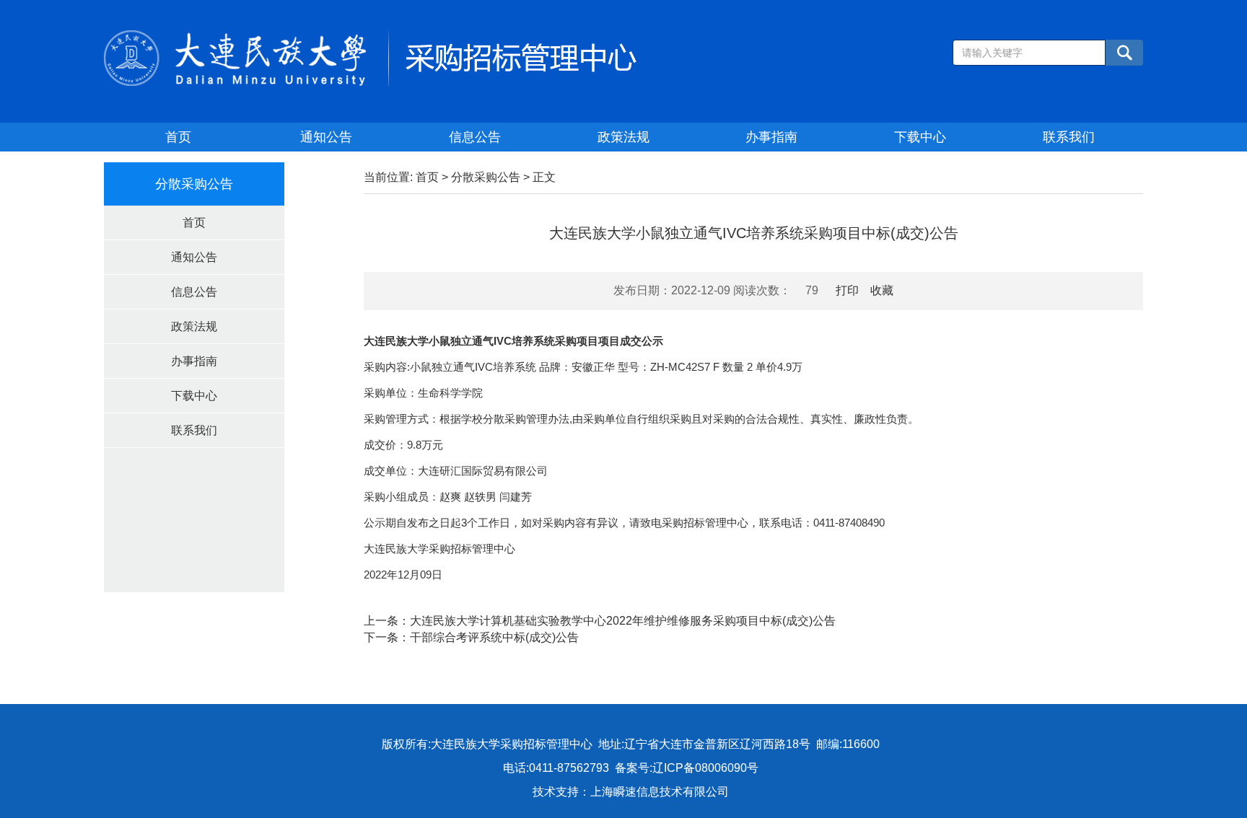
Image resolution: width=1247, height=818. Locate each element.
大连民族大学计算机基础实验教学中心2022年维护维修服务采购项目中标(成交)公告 (623, 621)
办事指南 (771, 137)
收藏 (881, 290)
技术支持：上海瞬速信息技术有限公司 (631, 792)
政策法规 (623, 137)
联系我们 (1069, 137)
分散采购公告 (485, 177)
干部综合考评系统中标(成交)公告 (494, 637)
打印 (847, 290)
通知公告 (326, 137)
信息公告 (475, 137)
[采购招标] (370, 56)
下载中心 (920, 137)
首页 (178, 137)
